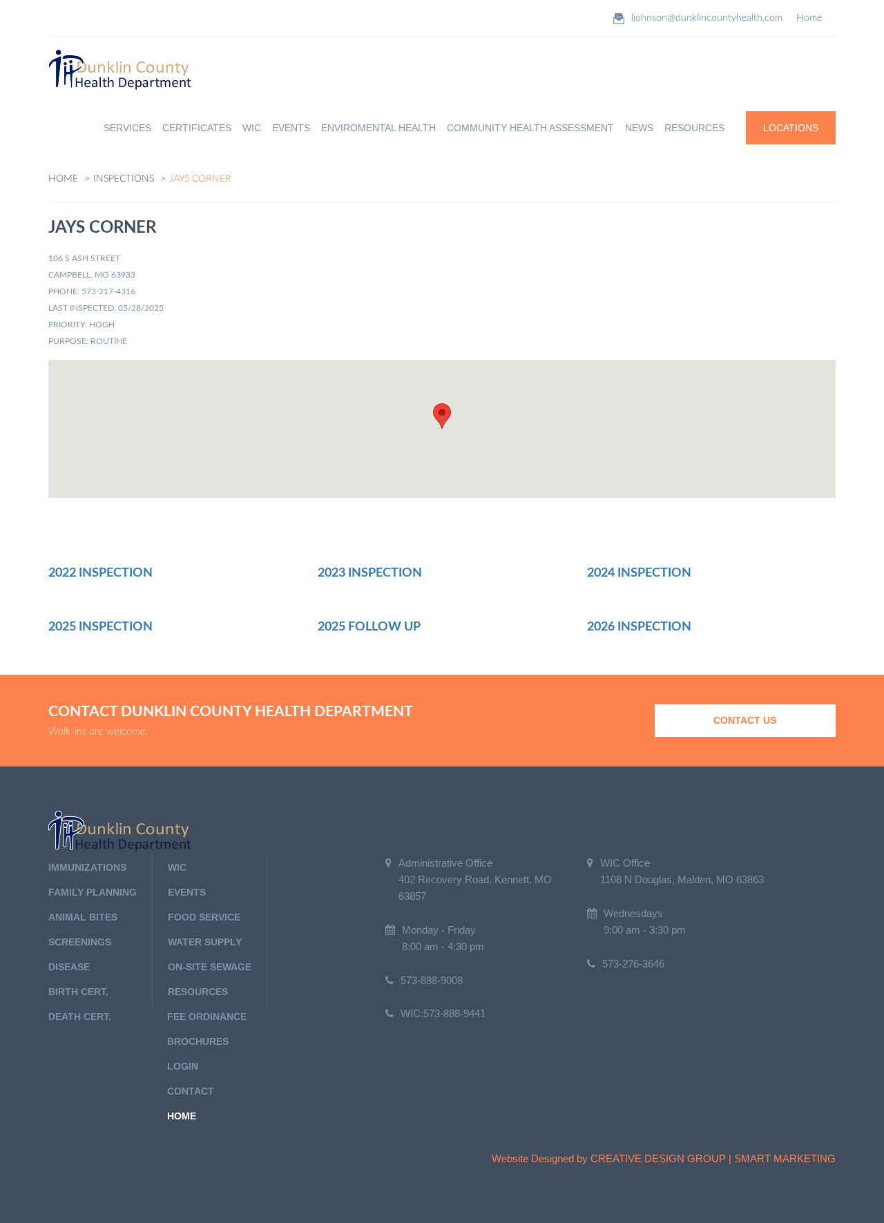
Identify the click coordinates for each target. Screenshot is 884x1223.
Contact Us (744, 720)
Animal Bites (82, 917)
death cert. (79, 1016)
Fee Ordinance (207, 1016)
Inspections (123, 179)
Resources (198, 991)
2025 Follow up (369, 627)
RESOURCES (694, 127)
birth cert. (78, 991)
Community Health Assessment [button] (530, 127)
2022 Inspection (100, 573)
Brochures (198, 1041)
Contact (190, 1091)
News (639, 127)
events (187, 892)
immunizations (87, 867)
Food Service (204, 917)
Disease (69, 966)
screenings (79, 941)
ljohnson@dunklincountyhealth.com (706, 18)
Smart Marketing (785, 1158)
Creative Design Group (658, 1158)
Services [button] (127, 127)
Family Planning (92, 892)
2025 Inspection (100, 627)
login (182, 1066)
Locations (790, 127)
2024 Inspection (639, 573)
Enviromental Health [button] (378, 127)
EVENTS (291, 127)
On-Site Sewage (209, 966)
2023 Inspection (370, 573)
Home (809, 18)
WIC (251, 127)
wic (177, 867)
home (181, 1115)
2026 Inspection (639, 627)
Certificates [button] (196, 127)
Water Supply (205, 941)
